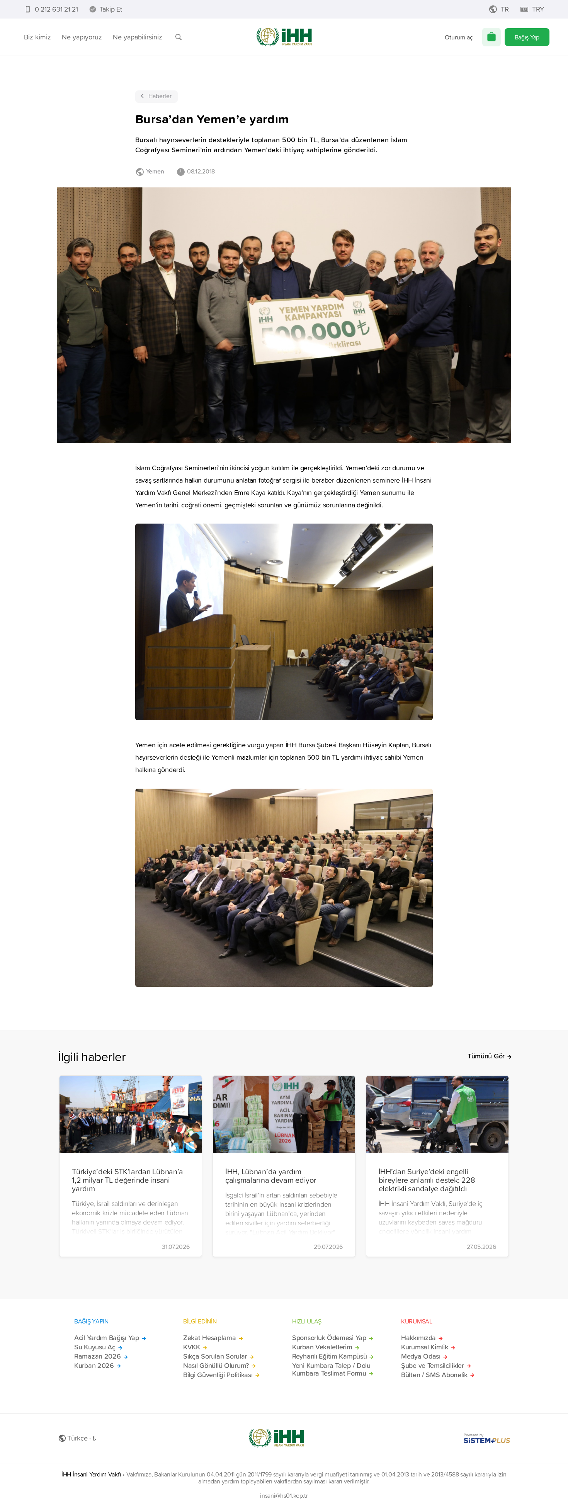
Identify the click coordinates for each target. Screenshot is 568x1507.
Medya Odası (420, 1356)
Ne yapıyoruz (82, 37)
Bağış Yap (527, 37)
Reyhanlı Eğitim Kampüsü (329, 1356)
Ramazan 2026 (97, 1356)
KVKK (191, 1347)
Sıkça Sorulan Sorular (215, 1356)
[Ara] (178, 37)
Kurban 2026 (94, 1365)
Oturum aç (459, 37)
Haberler (160, 96)
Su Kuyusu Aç (95, 1347)
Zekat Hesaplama (209, 1338)
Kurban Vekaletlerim (322, 1347)
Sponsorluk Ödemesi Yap (329, 1338)
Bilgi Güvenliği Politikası (218, 1375)
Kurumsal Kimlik (424, 1347)
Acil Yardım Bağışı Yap (106, 1338)
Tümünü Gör (486, 1056)
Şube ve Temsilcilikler (432, 1365)
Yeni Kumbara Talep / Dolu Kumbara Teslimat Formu (331, 1369)
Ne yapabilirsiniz (137, 37)
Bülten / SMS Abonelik (434, 1375)
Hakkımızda (418, 1338)
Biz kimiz (37, 37)
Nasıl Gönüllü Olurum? (216, 1365)
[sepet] (491, 37)
